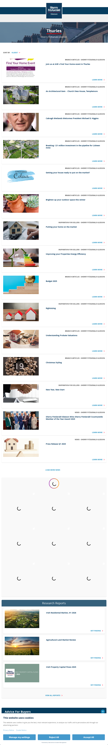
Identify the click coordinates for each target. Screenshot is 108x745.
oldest (15, 52)
